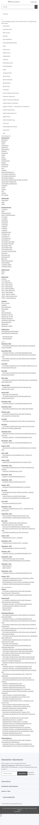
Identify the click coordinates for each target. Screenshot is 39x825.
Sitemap (5, 59)
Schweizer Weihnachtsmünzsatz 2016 (13, 482)
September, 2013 (6, 571)
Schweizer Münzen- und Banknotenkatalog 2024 (17, 353)
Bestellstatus (7, 83)
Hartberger (4, 324)
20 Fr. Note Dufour (7, 286)
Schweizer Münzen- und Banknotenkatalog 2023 (17, 403)
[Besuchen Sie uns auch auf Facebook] (2, 800)
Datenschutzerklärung (8, 765)
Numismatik (5, 598)
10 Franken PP (5, 240)
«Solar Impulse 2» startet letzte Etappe (14, 496)
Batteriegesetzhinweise (10, 126)
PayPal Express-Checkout (10, 103)
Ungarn (3, 189)
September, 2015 (6, 514)
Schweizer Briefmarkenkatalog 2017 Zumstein (16, 487)
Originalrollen (5, 263)
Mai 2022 (4, 424)
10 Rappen (4, 224)
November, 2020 (6, 441)
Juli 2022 (4, 419)
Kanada (3, 159)
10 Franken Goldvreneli (8, 176)
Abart (3, 211)
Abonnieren (22, 773)
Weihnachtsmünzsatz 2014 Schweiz (13, 558)
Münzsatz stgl (5, 255)
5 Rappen (4, 226)
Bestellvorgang (7, 66)
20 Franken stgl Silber (8, 242)
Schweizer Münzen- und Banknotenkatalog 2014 (17, 573)
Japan (3, 157)
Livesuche (6, 123)
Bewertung (6, 86)
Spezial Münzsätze (7, 261)
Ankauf (3, 589)
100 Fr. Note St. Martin (8, 294)
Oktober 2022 (5, 412)
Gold (2, 202)
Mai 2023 (4, 371)
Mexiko (3, 162)
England (3, 151)
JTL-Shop (22, 811)
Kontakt (5, 36)
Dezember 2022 (6, 401)
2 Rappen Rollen (6, 266)
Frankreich (4, 153)
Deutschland (5, 149)
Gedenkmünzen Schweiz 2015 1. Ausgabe (15, 543)
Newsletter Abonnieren (31, 773)
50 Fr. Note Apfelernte (8, 290)
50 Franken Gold (6, 245)
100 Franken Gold (6, 247)
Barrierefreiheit (7, 80)
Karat (3, 311)
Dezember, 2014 (6, 541)
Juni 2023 (4, 364)
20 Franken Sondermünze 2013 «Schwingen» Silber (18, 578)
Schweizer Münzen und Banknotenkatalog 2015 (16, 553)
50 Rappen (4, 221)
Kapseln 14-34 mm (7, 314)
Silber (3, 204)
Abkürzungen (6, 568)
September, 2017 (6, 465)
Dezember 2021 (6, 431)
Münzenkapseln (6, 313)
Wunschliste (6, 76)
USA (2, 191)
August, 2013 (5, 576)
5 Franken (4, 209)
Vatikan (3, 193)
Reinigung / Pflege (6, 326)
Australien (4, 140)
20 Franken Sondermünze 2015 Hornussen (15, 532)
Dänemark (4, 147)
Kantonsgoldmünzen (7, 172)
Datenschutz (7, 53)
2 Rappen (4, 228)
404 (4, 133)
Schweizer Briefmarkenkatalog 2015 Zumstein (16, 560)
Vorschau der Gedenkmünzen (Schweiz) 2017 (16, 498)
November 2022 (6, 407)
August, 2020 (5, 446)
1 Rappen (4, 230)
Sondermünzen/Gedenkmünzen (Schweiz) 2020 (16, 462)
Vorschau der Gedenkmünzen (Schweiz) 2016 (16, 526)
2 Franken (4, 217)
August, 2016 (5, 485)
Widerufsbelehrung (9, 120)
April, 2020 (4, 453)
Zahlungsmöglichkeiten (10, 43)
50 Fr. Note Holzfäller (7, 288)
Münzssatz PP (5, 257)
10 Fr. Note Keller (6, 283)
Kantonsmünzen (7, 336)
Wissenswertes (7, 566)
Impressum (6, 49)
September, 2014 (6, 557)
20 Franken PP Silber (7, 243)
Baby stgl (4, 259)
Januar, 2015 (5, 536)
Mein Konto (6, 33)
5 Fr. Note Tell (5, 281)
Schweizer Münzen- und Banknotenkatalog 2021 (17, 442)
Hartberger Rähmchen (8, 320)
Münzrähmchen (6, 322)
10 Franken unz (6, 238)
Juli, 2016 (4, 490)
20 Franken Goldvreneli (8, 174)
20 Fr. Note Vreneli (7, 284)
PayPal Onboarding (9, 110)
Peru (2, 168)
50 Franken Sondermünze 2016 (11, 503)
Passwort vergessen (9, 96)
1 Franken (4, 219)
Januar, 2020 (5, 460)
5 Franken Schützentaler (8, 251)
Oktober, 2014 (5, 551)
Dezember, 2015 (6, 506)
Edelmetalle (6, 56)
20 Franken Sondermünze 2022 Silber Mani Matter (17, 409)
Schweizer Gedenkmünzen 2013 (12, 580)
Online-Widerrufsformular (11, 93)
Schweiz (3, 170)
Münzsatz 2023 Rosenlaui (10, 394)
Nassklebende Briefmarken (9, 333)
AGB (4, 46)
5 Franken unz (5, 234)
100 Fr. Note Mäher (7, 292)
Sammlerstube (7, 29)
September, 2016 (6, 480)
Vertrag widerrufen (9, 797)
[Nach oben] (0, 815)
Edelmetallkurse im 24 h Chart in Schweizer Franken (18, 582)
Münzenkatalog (6, 307)
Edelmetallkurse (6, 738)
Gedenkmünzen (6, 232)
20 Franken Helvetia (7, 178)
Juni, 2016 (4, 501)
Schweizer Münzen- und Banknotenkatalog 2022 (17, 437)
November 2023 (6, 351)
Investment (4, 200)
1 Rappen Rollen (6, 264)
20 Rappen (4, 223)
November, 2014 (6, 546)
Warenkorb (6, 26)
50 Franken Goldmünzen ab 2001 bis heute (14, 180)
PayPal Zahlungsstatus (10, 113)
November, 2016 (6, 474)
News (4, 69)
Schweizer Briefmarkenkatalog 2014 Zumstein (16, 584)
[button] (26, 2)
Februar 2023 (5, 385)
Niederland (4, 164)
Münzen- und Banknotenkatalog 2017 (13, 476)
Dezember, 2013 (6, 564)
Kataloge (4, 305)
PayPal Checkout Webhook (11, 100)
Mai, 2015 (4, 521)
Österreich (4, 166)
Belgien (3, 142)
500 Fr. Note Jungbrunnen (9, 296)
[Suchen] (36, 7)
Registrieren (6, 116)
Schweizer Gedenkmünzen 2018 (12, 471)
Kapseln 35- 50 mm (7, 316)
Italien (3, 155)
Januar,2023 (5, 392)
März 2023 (4, 378)
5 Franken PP (5, 236)
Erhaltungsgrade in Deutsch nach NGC (14, 548)
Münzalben (4, 309)
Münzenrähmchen (7, 318)
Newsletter (6, 130)
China (3, 143)
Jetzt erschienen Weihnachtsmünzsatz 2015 (15, 516)
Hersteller (6, 90)
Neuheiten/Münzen (7, 613)
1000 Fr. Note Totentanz (8, 298)
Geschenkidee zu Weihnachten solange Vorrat (16, 517)
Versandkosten (7, 39)
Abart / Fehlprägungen (8, 215)
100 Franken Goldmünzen (9, 183)
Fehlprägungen (6, 213)
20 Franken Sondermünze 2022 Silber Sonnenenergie (18, 421)
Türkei (3, 187)
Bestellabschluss (8, 63)
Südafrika (4, 185)
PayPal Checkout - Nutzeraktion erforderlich (16, 106)
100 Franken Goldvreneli (8, 182)
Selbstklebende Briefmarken (10, 331)
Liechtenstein (5, 161)
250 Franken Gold (6, 249)
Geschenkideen (7, 338)
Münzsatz (4, 253)
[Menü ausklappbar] (3, 2)
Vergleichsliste (7, 73)
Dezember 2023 (6, 344)
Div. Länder (4, 195)
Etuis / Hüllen (5, 303)
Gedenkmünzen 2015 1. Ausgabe (12, 537)
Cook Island (4, 145)
